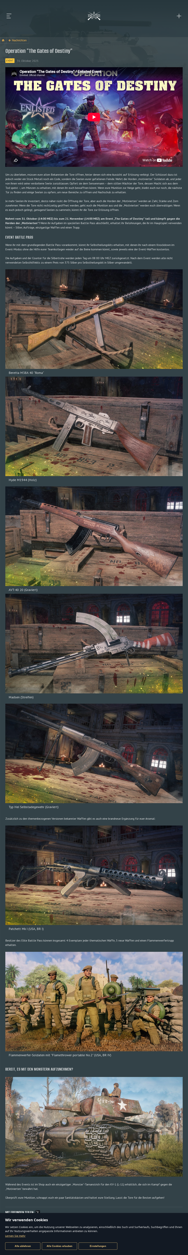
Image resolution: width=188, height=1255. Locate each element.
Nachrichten (19, 40)
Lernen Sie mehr (15, 1236)
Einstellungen (98, 1246)
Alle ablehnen (23, 1246)
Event (10, 60)
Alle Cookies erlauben (59, 1246)
